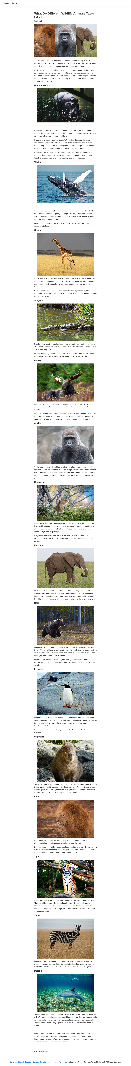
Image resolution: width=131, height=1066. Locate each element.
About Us (27, 1062)
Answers (45, 1051)
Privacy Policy (58, 1062)
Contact (36, 1062)
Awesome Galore (10, 3)
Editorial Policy (45, 1062)
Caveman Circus (16, 1062)
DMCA (67, 1062)
